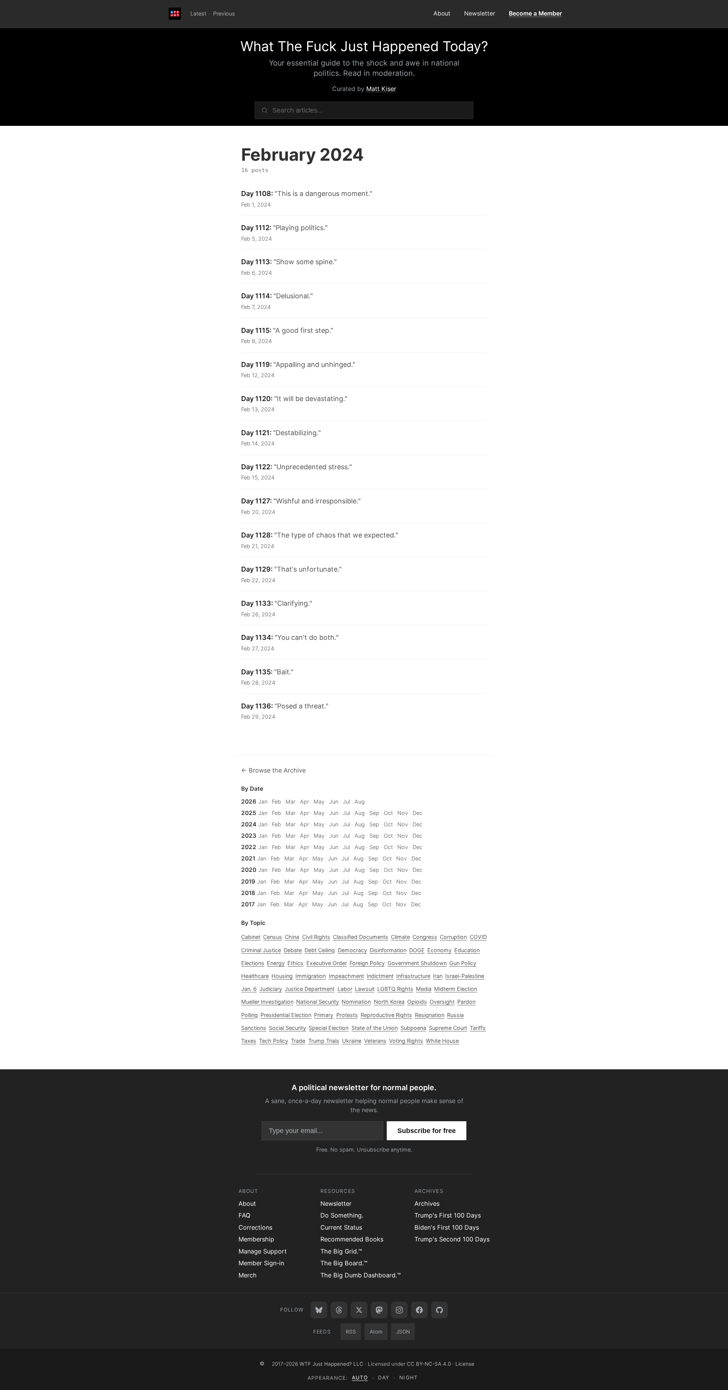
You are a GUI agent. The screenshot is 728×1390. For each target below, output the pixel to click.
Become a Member (535, 13)
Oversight (442, 1001)
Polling (249, 1015)
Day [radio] (383, 1377)
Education (467, 950)
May (319, 801)
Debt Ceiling (319, 950)
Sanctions (253, 1028)
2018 (248, 892)
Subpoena (413, 1028)
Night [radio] (408, 1377)
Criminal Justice (261, 950)
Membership (256, 1239)
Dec (417, 813)
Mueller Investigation (267, 1001)
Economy (439, 950)
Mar (290, 801)
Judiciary (270, 989)
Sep (374, 813)
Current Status (341, 1227)
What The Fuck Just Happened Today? (364, 46)
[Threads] (339, 1310)
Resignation (429, 1015)
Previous (224, 13)
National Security (317, 1001)
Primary (323, 1015)
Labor (344, 989)
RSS (351, 1332)
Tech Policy (273, 1040)
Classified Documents (360, 937)
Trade (298, 1040)
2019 (248, 881)
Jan (262, 801)
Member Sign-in (261, 1263)
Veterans (375, 1040)
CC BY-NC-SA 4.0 (429, 1363)
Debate (293, 950)
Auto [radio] (360, 1377)
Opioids (417, 1001)
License (464, 1363)
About (441, 13)
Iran (437, 976)
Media (423, 989)
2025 (248, 812)
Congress (425, 937)
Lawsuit (365, 989)
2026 (248, 801)
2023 (248, 835)
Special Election (328, 1028)
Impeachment (346, 976)
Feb (276, 801)
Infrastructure (413, 976)
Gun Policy (462, 963)
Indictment (380, 976)
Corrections (255, 1227)
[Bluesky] (319, 1310)
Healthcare (255, 976)
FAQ (244, 1215)
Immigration (310, 976)
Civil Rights (316, 937)
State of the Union (374, 1028)
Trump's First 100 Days (447, 1215)
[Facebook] (419, 1310)
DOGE (417, 950)
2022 (248, 847)
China (292, 937)
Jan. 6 (249, 989)
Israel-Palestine (464, 976)
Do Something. (341, 1215)
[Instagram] (399, 1310)
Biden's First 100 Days (446, 1227)
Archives (426, 1203)
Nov (402, 813)
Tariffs (478, 1028)
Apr (304, 801)
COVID (478, 937)
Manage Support (262, 1251)
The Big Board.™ (343, 1263)
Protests (347, 1015)
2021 (248, 858)
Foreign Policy (367, 963)
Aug (360, 801)
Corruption (453, 937)
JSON (403, 1332)
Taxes (248, 1040)
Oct (388, 813)
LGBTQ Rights (395, 989)
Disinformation (388, 950)
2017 (248, 904)
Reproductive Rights (386, 1015)
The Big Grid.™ (341, 1251)
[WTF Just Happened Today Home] (175, 14)
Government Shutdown (417, 963)
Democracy (352, 950)
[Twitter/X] (359, 1310)
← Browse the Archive (273, 770)
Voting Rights (406, 1040)
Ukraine (351, 1040)
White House (442, 1040)
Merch (247, 1275)
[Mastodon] (379, 1310)
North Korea (389, 1001)
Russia (455, 1015)
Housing (282, 976)
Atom (376, 1332)
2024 (248, 824)
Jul (346, 801)
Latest (198, 13)
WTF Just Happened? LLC (331, 1363)
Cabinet (250, 937)
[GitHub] (439, 1310)
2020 (248, 869)
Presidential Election (285, 1015)
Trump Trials (323, 1040)
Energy (276, 963)
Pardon (466, 1001)
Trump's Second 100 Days (452, 1239)
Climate (400, 937)
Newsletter (479, 13)
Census (272, 937)
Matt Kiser (381, 88)
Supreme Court (448, 1028)
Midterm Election (455, 989)
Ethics (295, 963)
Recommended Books (351, 1239)
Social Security (287, 1028)
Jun (333, 801)
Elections (252, 963)
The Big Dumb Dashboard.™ (360, 1275)
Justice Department (309, 989)
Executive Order (326, 963)
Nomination (356, 1001)
